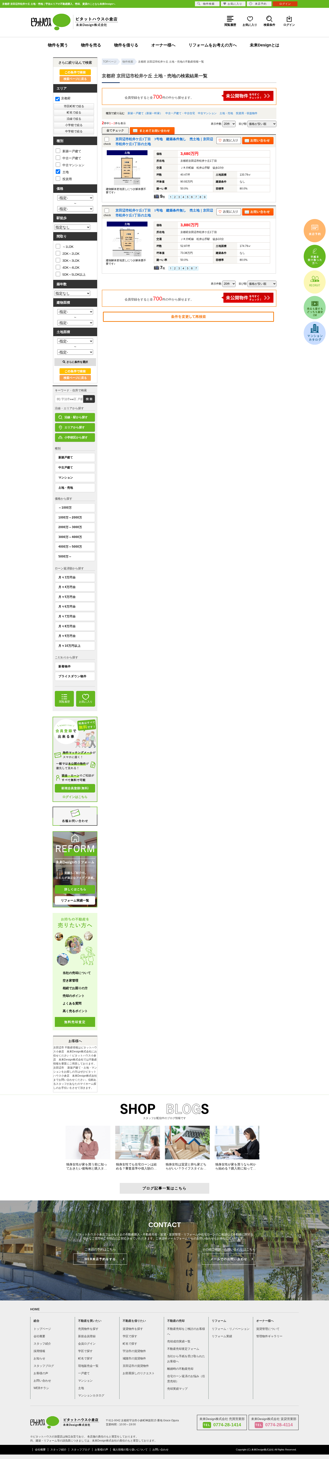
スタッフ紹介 (42, 1343)
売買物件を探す (88, 1329)
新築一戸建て (71, 151)
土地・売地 (226, 113)
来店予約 (261, 3)
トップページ (42, 1329)
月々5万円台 (67, 597)
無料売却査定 (75, 1022)
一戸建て (84, 1373)
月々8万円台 (67, 626)
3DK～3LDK (70, 260)
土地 (65, 172)
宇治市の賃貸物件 (134, 1351)
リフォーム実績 (222, 1336)
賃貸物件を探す (133, 1329)
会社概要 (39, 1336)
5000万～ (65, 556)
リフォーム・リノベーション (231, 1329)
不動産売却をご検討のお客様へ (186, 1331)
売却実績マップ (177, 1388)
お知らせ (39, 1358)
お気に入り (235, 3)
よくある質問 (72, 1003)
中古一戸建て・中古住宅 (180, 113)
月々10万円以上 (69, 645)
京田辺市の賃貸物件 (136, 1366)
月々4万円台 (67, 587)
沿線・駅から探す (76, 417)
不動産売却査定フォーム (183, 1348)
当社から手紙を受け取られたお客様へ (186, 1358)
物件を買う (58, 45)
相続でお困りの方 (75, 988)
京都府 (65, 98)
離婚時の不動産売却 (180, 1368)
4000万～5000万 (70, 546)
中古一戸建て (71, 158)
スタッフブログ (44, 1366)
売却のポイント (74, 995)
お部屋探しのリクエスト (139, 1373)
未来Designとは (264, 45)
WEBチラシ (41, 1388)
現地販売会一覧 (88, 1366)
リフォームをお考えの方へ (212, 45)
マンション (65, 477)
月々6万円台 (67, 606)
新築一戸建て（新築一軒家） (145, 113)
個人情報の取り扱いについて (130, 1449)
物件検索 (209, 3)
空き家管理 (70, 980)
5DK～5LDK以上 (74, 274)
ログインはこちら (75, 797)
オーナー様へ (163, 45)
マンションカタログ (91, 1395)
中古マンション (207, 113)
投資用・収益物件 (246, 113)
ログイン (285, 3)
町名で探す (85, 1358)
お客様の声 (41, 1373)
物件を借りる (126, 45)
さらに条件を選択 (77, 362)
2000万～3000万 (70, 527)
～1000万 (65, 507)
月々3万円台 (67, 577)
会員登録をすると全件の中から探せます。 (159, 97)
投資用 (67, 179)
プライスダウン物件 (72, 676)
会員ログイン (87, 1343)
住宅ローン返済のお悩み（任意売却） (186, 1378)
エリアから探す (74, 427)
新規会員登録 (87, 1336)
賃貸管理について (268, 1329)
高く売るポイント (75, 1011)
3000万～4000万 (70, 537)
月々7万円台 (67, 616)
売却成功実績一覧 (178, 1341)
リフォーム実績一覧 (75, 900)
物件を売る (91, 45)
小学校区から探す (76, 437)
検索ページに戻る (75, 79)
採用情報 (39, 1351)
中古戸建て (65, 467)
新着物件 (64, 666)
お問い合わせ (42, 1380)
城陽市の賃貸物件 (134, 1358)
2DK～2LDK (70, 253)
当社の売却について (77, 973)
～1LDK (67, 246)
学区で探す (85, 1351)
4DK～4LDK (70, 267)
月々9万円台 (67, 636)
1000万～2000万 (70, 517)
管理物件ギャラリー (269, 1336)
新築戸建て (65, 457)
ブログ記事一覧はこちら (164, 1188)
